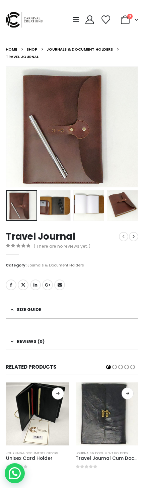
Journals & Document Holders (55, 265)
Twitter (23, 285)
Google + (47, 285)
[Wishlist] (105, 20)
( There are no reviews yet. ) (62, 246)
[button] (78, 19)
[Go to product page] (37, 413)
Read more (58, 393)
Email (59, 285)
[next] (133, 236)
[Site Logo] (26, 20)
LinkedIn (35, 285)
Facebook (11, 285)
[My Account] (89, 20)
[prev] (123, 236)
